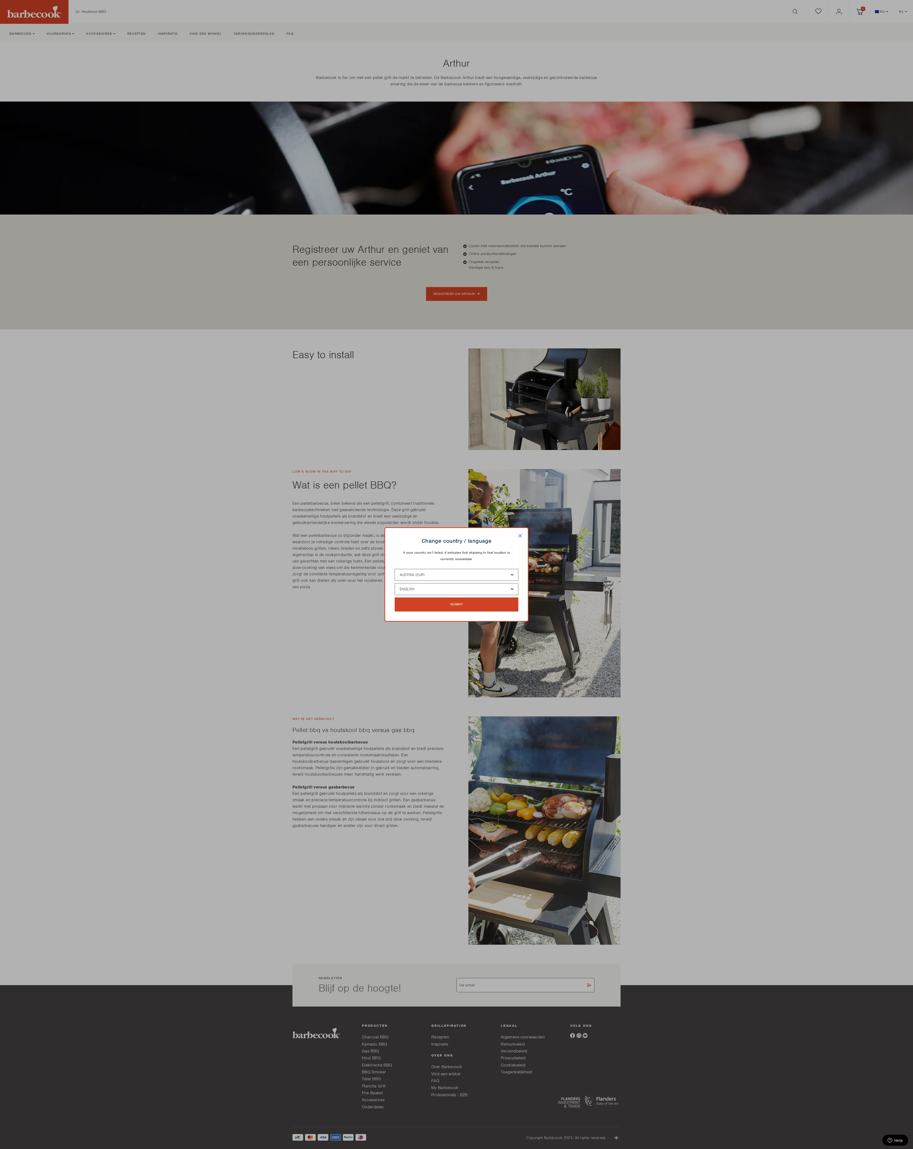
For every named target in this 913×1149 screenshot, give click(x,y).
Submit (456, 604)
